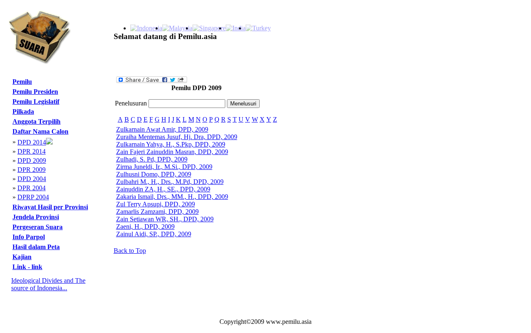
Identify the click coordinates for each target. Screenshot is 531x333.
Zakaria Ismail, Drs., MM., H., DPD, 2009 (172, 196)
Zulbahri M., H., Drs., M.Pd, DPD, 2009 (170, 181)
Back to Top (130, 250)
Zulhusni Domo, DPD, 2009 (153, 174)
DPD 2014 (31, 142)
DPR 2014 (31, 151)
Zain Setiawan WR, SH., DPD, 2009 (165, 219)
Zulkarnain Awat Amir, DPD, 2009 (162, 129)
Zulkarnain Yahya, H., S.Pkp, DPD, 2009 (170, 144)
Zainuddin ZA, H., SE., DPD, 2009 (163, 189)
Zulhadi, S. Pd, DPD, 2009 (152, 159)
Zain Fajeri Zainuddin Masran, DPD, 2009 (172, 151)
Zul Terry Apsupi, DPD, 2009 (155, 204)
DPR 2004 (31, 187)
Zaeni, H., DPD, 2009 (145, 226)
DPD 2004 (31, 178)
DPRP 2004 (33, 197)
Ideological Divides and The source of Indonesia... (48, 284)
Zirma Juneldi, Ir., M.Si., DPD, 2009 (164, 166)
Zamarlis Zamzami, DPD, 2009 (157, 211)
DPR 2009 (31, 169)
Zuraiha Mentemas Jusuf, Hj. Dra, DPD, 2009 (176, 136)
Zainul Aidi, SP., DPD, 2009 (153, 234)
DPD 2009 (31, 160)
